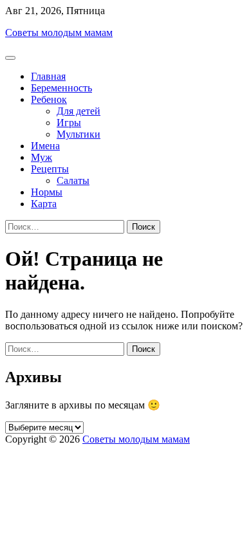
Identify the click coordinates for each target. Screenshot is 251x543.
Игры (69, 122)
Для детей (78, 111)
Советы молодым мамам (59, 32)
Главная (48, 76)
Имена (45, 145)
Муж (41, 157)
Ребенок (49, 99)
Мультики (78, 134)
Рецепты (50, 168)
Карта (44, 203)
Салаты (73, 180)
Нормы (46, 192)
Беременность (61, 87)
